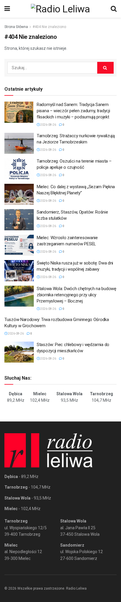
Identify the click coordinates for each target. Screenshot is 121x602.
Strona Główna (16, 27)
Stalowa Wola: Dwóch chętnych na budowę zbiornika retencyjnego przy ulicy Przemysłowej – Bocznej (76, 295)
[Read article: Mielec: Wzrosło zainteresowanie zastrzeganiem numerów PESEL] (19, 245)
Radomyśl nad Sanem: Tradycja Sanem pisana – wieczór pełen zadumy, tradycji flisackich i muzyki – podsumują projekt (73, 111)
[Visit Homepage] (60, 9)
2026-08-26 (48, 124)
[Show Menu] (7, 9)
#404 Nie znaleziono (49, 27)
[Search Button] (114, 9)
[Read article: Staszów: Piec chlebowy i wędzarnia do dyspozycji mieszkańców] (19, 352)
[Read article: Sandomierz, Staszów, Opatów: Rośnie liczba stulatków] (19, 219)
